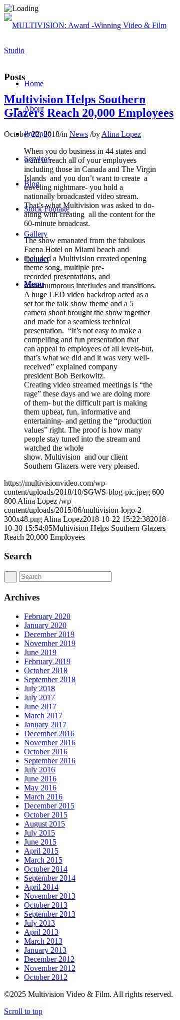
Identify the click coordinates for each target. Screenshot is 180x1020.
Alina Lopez (121, 134)
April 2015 (41, 851)
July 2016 (39, 769)
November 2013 (50, 896)
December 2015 (49, 805)
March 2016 (43, 796)
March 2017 (43, 715)
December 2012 (49, 959)
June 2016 (40, 778)
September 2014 (50, 878)
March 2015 (43, 860)
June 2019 (40, 652)
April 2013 (41, 932)
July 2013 (39, 923)
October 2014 (46, 869)
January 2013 (45, 950)
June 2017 (40, 706)
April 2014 (41, 887)
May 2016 (40, 787)
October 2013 (46, 905)
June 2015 (40, 842)
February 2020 (47, 616)
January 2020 (45, 625)
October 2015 (46, 814)
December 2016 (49, 733)
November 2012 (50, 968)
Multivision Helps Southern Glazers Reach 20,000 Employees (89, 106)
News (79, 134)
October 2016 (46, 751)
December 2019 (49, 634)
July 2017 (39, 697)
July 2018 (39, 688)
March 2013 (43, 941)
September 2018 (50, 679)
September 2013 (50, 914)
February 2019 (47, 661)
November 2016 (50, 742)
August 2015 (44, 824)
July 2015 (39, 833)
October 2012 (46, 977)
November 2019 (50, 643)
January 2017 (45, 724)
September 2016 (50, 760)
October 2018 (46, 670)
